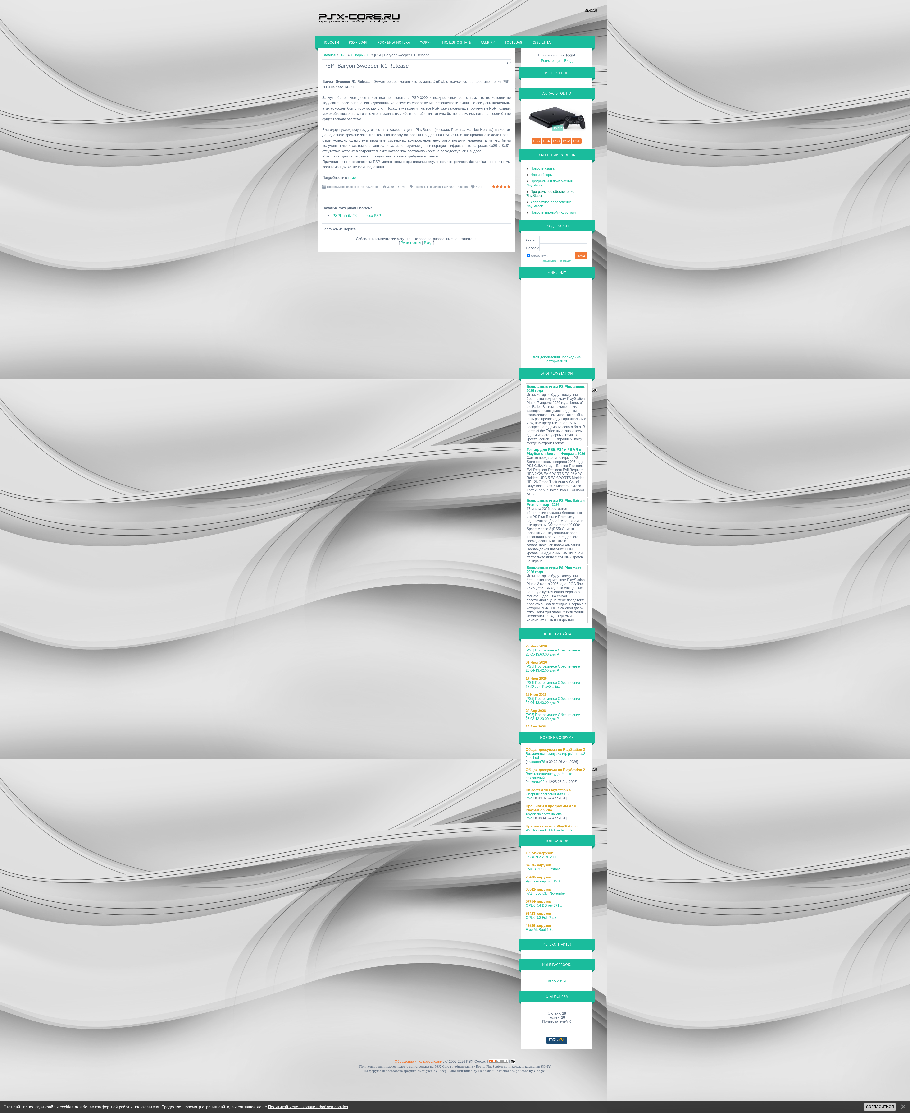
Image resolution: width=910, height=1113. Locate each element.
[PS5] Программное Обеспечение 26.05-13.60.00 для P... (553, 652)
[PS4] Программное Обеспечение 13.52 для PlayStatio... (553, 684)
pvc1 (404, 187)
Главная (329, 55)
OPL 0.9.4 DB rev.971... (544, 905)
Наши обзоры (541, 175)
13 (368, 55)
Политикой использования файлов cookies (308, 1107)
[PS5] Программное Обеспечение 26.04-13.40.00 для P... (553, 701)
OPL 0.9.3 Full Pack (541, 917)
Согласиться (880, 1107)
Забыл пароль (549, 261)
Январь (357, 55)
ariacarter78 (536, 762)
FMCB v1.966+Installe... (544, 869)
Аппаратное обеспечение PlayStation (549, 204)
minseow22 (535, 782)
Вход (428, 243)
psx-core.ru (557, 980)
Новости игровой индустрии (553, 212)
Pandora (462, 187)
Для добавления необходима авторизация (557, 359)
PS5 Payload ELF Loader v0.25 (550, 830)
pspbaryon (434, 187)
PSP (576, 141)
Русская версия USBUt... (546, 881)
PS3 (556, 141)
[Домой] (359, 17)
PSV (566, 141)
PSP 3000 (448, 187)
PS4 (546, 141)
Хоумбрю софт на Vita (544, 814)
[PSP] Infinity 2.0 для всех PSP (356, 215)
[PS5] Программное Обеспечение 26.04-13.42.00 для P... (553, 668)
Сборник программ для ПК (547, 794)
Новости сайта (542, 168)
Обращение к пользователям (418, 1061)
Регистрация (411, 243)
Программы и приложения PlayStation (549, 183)
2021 (343, 55)
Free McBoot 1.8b (539, 930)
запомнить (539, 256)
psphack (420, 187)
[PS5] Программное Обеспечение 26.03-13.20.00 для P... (553, 717)
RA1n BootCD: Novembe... (547, 893)
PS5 (536, 141)
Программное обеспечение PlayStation (353, 187)
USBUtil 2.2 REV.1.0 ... (543, 857)
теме (352, 177)
